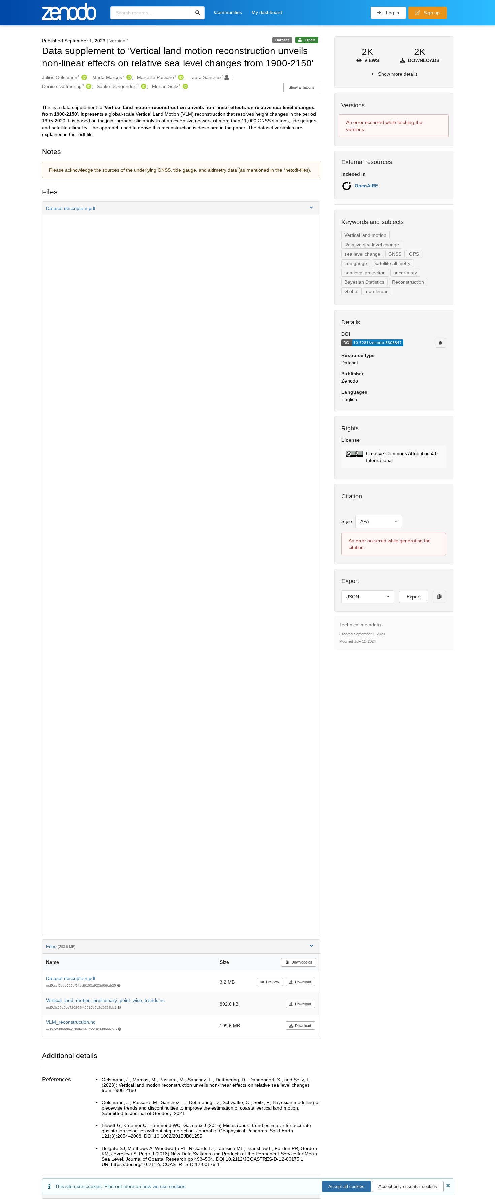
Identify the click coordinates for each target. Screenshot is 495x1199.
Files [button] (61, 946)
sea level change (362, 254)
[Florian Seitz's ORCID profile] (184, 86)
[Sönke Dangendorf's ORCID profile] (142, 86)
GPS (414, 254)
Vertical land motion (365, 235)
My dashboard (267, 12)
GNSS (394, 254)
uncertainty (405, 272)
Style (346, 521)
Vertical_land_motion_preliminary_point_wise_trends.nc (105, 1000)
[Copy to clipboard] (441, 343)
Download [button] (303, 982)
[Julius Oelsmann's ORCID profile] (83, 77)
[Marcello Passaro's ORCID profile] (180, 77)
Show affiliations (302, 87)
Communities (228, 12)
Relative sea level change (371, 244)
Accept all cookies (346, 1186)
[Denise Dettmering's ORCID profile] (87, 86)
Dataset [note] (282, 40)
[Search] (198, 12)
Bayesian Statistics (364, 282)
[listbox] (378, 521)
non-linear (377, 291)
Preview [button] (272, 982)
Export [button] (414, 597)
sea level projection (365, 272)
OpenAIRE (366, 185)
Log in (392, 12)
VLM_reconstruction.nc (70, 1022)
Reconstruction (408, 282)
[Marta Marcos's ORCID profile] (128, 77)
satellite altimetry (392, 263)
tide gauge (355, 263)
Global (351, 291)
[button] (181, 208)
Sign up (431, 12)
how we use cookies (163, 1186)
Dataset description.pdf (70, 978)
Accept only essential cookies (407, 1186)
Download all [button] (301, 962)
